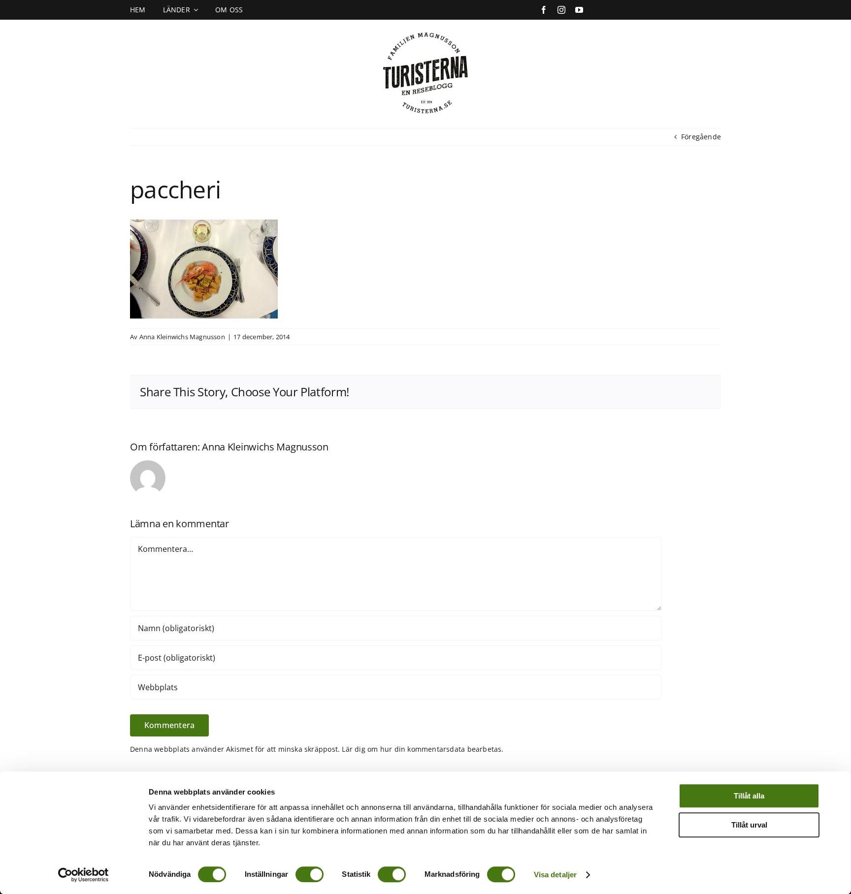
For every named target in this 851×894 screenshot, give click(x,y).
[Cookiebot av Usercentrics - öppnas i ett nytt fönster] (83, 874)
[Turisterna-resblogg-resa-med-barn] (425, 30)
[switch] (309, 874)
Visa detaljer (555, 874)
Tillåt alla (749, 796)
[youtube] (579, 10)
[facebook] (544, 10)
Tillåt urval (749, 825)
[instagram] (561, 10)
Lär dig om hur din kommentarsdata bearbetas (421, 749)
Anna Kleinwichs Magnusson (182, 336)
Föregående (701, 136)
